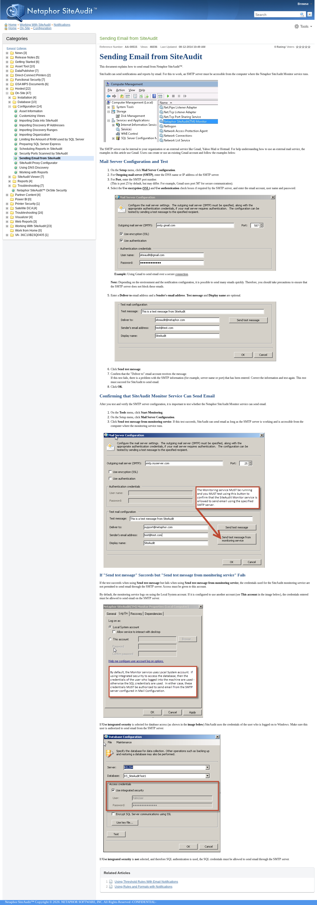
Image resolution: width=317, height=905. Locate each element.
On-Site (25, 28)
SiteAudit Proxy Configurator (38, 163)
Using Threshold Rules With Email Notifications (146, 881)
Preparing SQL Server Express (40, 144)
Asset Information (31, 111)
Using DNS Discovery (34, 167)
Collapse (21, 48)
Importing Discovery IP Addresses (41, 125)
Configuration (42, 28)
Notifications (62, 24)
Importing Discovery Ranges (38, 130)
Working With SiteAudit (35, 24)
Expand (11, 48)
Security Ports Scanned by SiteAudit (43, 153)
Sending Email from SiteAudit (39, 158)
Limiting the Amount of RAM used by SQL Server (51, 139)
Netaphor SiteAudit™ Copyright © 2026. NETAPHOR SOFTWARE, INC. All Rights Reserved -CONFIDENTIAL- (80, 902)
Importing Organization (34, 134)
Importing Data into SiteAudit (38, 120)
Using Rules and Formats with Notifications (143, 886)
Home (12, 24)
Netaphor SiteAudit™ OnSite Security (42, 190)
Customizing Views (32, 116)
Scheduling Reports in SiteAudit (40, 149)
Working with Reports (33, 172)
